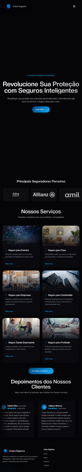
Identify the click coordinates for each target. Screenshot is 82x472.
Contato (46, 465)
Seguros (46, 461)
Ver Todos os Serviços (41, 371)
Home (46, 454)
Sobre (46, 458)
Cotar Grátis (41, 109)
